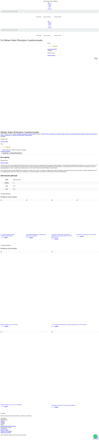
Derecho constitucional (22, 134)
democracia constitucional (91, 134)
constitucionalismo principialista (77, 134)
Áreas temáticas (47, 16)
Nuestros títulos (57, 16)
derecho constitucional (6, 135)
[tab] (5, 153)
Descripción (5, 153)
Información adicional (15, 153)
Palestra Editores (51, 55)
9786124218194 (44, 134)
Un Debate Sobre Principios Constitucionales (21, 135)
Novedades (38, 16)
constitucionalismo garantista (62, 134)
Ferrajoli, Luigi (51, 53)
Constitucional (52, 134)
